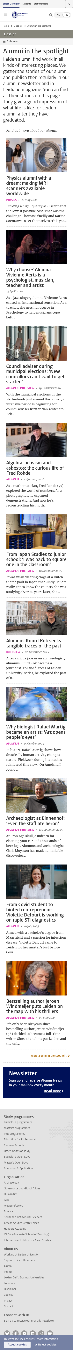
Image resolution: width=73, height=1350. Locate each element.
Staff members (41, 3)
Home (6, 25)
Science (8, 1211)
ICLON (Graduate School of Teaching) (26, 1234)
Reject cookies (47, 1344)
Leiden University (11, 3)
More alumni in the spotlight (49, 1056)
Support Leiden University (19, 1260)
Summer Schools (14, 1145)
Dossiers (18, 25)
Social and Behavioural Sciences (23, 1217)
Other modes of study (17, 1151)
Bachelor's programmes (18, 1122)
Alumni (8, 1266)
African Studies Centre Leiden (21, 1223)
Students (27, 3)
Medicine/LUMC (13, 1206)
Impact (8, 1272)
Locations (9, 1283)
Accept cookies (17, 1344)
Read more (52, 1091)
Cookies (8, 1295)
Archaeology (11, 1183)
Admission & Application (18, 1168)
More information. (48, 1339)
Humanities (10, 1194)
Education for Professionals (20, 1139)
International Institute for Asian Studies (27, 1240)
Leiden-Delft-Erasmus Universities (24, 1277)
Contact (8, 1306)
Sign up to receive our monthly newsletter (29, 1321)
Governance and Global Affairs (22, 1188)
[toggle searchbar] (50, 15)
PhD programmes (14, 1134)
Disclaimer (10, 1289)
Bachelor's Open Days (17, 1157)
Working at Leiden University (21, 1254)
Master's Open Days (16, 1163)
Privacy (8, 1301)
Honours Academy (15, 1229)
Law (6, 1200)
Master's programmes (17, 1128)
